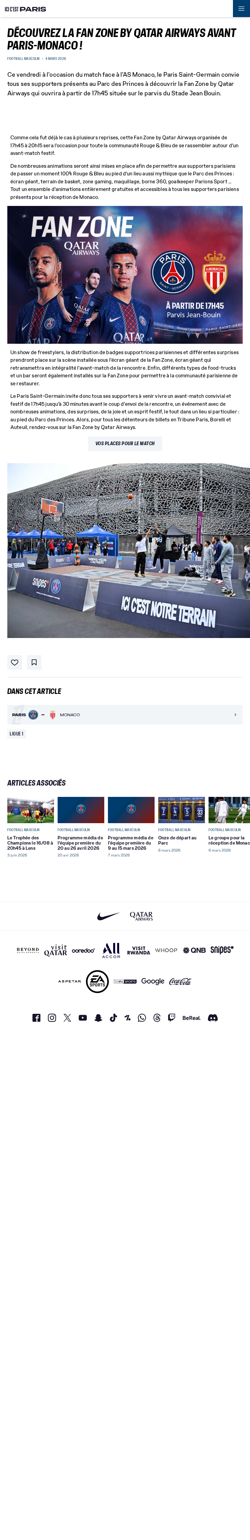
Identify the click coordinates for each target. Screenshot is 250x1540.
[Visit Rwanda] (138, 950)
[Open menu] (241, 8)
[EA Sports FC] (97, 981)
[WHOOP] (166, 950)
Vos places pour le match (125, 443)
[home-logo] (25, 8)
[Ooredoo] (83, 950)
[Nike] (108, 916)
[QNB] (194, 950)
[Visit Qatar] (55, 950)
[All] (111, 950)
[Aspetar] (69, 981)
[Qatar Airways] (141, 916)
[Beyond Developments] (27, 950)
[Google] (152, 981)
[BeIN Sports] (125, 981)
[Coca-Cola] (180, 981)
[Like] (14, 662)
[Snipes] (222, 950)
